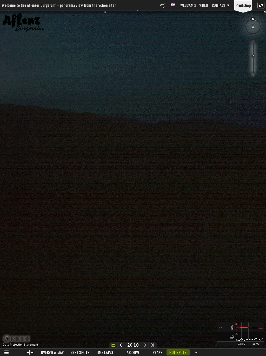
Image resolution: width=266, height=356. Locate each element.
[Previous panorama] (120, 345)
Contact (219, 5)
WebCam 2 (188, 5)
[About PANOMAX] (19, 339)
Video (203, 5)
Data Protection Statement (20, 344)
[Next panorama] (145, 345)
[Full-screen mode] (261, 5)
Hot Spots (178, 352)
